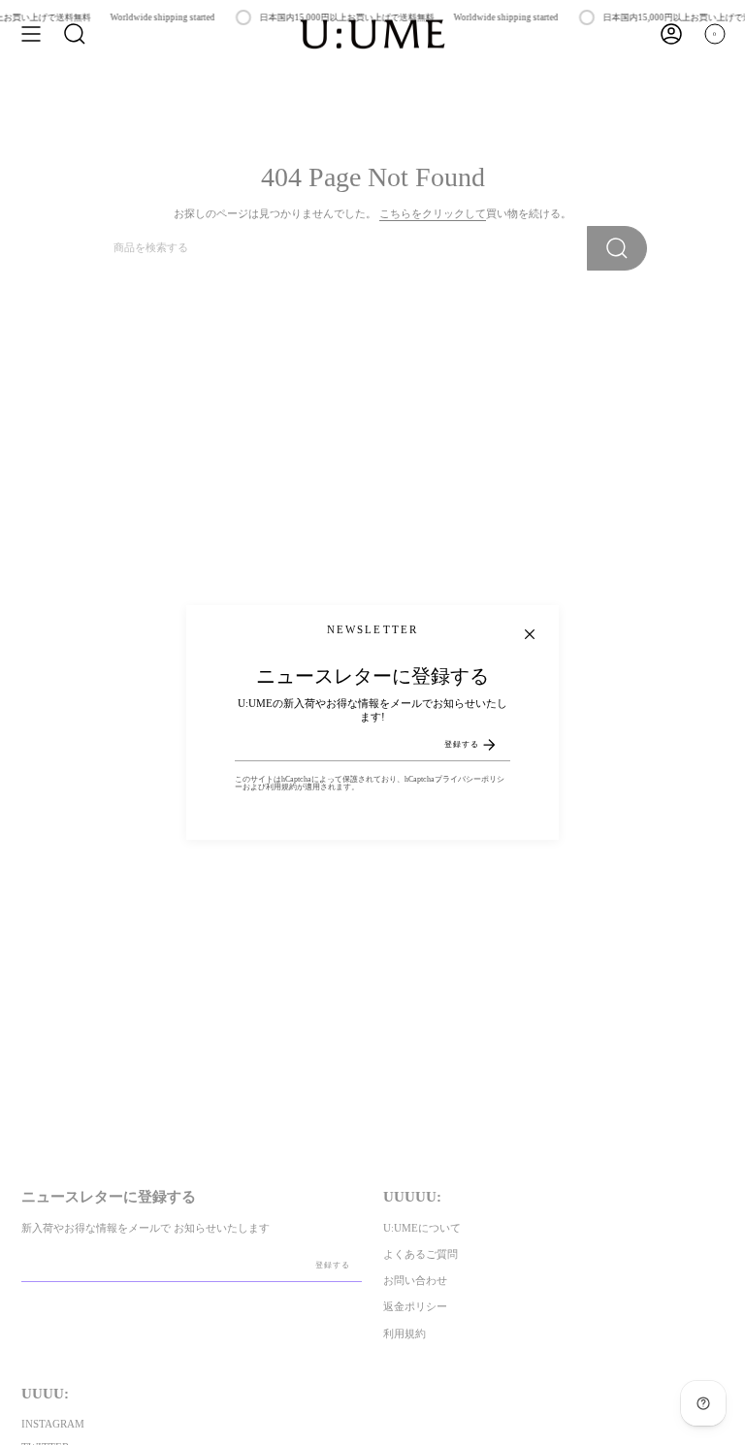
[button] (74, 34)
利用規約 (281, 787)
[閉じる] (529, 634)
